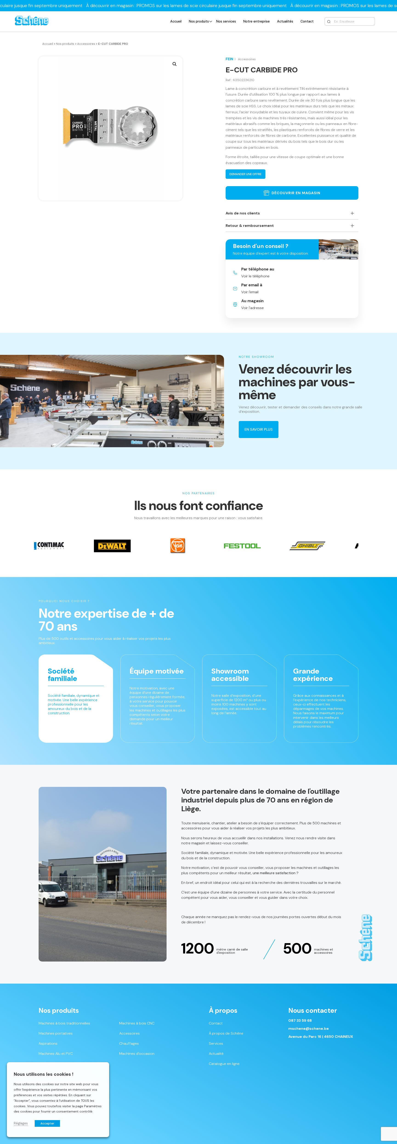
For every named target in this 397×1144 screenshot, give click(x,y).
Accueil (175, 21)
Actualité (216, 1053)
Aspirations (48, 1043)
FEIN (229, 59)
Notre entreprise (256, 21)
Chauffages (129, 1043)
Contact (307, 21)
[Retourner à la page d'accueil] (31, 21)
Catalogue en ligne (224, 1063)
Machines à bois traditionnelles (64, 1023)
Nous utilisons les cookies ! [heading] (43, 1074)
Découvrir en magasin (296, 193)
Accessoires (86, 44)
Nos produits (199, 21)
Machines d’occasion (136, 1053)
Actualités (285, 21)
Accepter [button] (47, 1123)
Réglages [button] (21, 1123)
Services (216, 1043)
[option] (56, 546)
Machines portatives (56, 1033)
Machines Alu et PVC (56, 1053)
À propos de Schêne (226, 1033)
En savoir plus (258, 429)
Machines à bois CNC (136, 1023)
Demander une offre (245, 174)
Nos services (226, 21)
